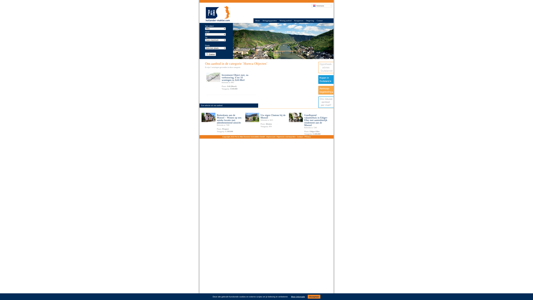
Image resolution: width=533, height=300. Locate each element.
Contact (320, 21)
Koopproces (298, 21)
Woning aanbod (285, 21)
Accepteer (314, 297)
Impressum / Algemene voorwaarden (281, 137)
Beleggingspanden (270, 21)
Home (257, 21)
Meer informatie (298, 297)
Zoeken (211, 54)
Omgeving (310, 21)
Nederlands (319, 6)
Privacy (308, 137)
